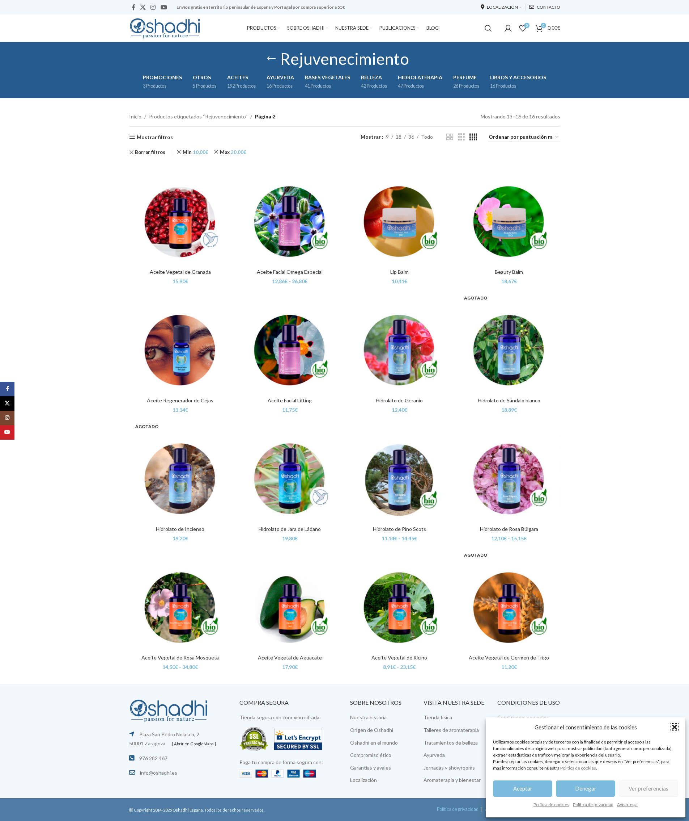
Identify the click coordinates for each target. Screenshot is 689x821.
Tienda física (438, 717)
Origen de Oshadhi (371, 730)
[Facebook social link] (133, 7)
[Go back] (271, 58)
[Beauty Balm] (509, 214)
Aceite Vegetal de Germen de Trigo (509, 657)
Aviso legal (627, 804)
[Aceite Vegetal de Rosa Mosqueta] (180, 599)
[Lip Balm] (399, 214)
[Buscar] (488, 28)
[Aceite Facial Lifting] (290, 342)
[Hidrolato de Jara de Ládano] (290, 471)
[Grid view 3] (461, 137)
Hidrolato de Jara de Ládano (290, 529)
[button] (674, 727)
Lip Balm (399, 272)
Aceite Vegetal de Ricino (399, 657)
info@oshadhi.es (158, 773)
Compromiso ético (370, 755)
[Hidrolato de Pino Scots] (399, 471)
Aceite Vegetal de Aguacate (290, 657)
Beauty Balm (509, 272)
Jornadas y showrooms (449, 768)
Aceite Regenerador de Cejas (180, 400)
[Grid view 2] (449, 137)
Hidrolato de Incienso (180, 529)
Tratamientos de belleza (451, 743)
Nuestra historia (368, 717)
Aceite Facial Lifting (290, 400)
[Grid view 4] (473, 137)
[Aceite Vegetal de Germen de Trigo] (509, 599)
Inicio (135, 116)
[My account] (508, 28)
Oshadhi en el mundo (374, 743)
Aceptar (522, 788)
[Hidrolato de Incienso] (180, 471)
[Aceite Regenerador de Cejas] (180, 342)
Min (195, 152)
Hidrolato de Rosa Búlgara (509, 529)
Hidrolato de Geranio (399, 400)
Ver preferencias (648, 788)
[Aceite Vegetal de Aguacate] (290, 599)
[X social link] (143, 7)
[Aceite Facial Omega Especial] (290, 214)
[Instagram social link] (153, 7)
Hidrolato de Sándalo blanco (509, 400)
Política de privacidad (593, 804)
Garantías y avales (370, 768)
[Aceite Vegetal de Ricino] (399, 599)
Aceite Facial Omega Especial (290, 272)
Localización (363, 780)
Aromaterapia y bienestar (452, 780)
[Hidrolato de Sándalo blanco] (509, 342)
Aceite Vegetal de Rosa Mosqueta (180, 657)
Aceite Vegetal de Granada (180, 272)
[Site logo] (165, 27)
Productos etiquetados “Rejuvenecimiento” (198, 116)
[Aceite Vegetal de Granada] (180, 214)
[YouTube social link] (163, 7)
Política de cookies (578, 768)
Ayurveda (434, 755)
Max (233, 152)
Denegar (585, 788)
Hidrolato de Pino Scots (399, 529)
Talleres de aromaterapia (451, 730)
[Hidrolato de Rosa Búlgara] (509, 471)
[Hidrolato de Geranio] (399, 342)
